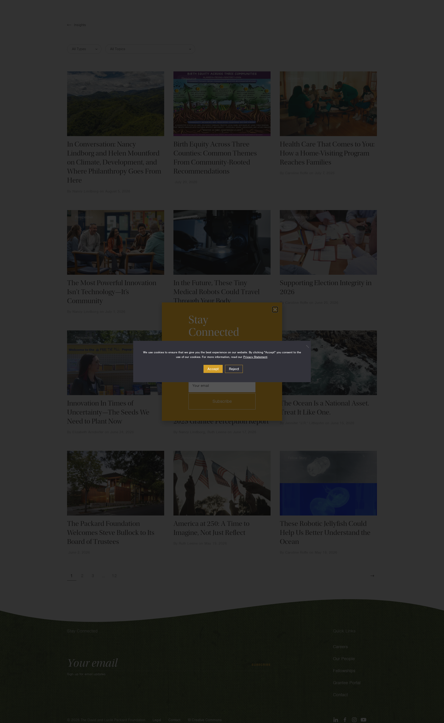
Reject (234, 369)
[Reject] (305, 346)
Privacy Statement (255, 357)
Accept (213, 369)
